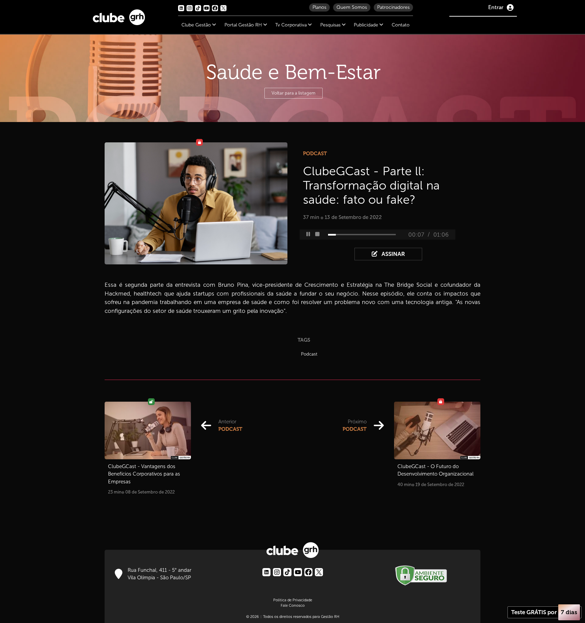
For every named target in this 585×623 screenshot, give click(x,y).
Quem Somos (352, 7)
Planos (319, 7)
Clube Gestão (196, 24)
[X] (319, 572)
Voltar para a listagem (294, 93)
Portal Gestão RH (243, 24)
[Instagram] (277, 572)
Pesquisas (331, 24)
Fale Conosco (293, 605)
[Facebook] (308, 572)
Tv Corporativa (291, 24)
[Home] (119, 15)
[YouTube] (298, 572)
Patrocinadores (393, 7)
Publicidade (367, 24)
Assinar (392, 254)
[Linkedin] (266, 572)
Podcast (309, 354)
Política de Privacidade (292, 600)
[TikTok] (287, 572)
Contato (401, 24)
